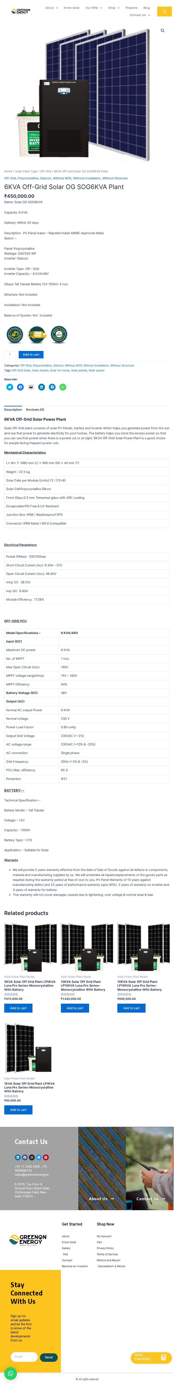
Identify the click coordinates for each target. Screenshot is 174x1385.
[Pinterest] (46, 1157)
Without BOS (62, 178)
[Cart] (164, 11)
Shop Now (105, 1224)
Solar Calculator (143, 1357)
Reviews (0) (35, 410)
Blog (146, 8)
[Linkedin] (18, 1157)
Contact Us (138, 15)
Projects (132, 8)
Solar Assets (40, 370)
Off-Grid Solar (21, 370)
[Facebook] (25, 1157)
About (49, 8)
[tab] (13, 410)
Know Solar (72, 8)
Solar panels (79, 370)
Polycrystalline (28, 178)
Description (13, 410)
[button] (10, 1373)
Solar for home (60, 370)
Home (8, 171)
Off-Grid (45, 171)
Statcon (45, 178)
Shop (112, 8)
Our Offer (92, 8)
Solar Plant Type (26, 171)
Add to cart (31, 354)
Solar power (97, 370)
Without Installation (87, 178)
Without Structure (115, 178)
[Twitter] (39, 1157)
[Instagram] (32, 1157)
